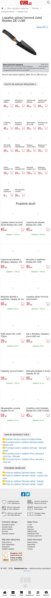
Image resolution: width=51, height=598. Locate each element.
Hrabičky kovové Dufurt (12, 371)
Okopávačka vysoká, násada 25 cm (19, 192)
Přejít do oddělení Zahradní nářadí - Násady (25, 481)
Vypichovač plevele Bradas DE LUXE (31, 103)
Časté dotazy (32, 542)
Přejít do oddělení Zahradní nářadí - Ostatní (24, 484)
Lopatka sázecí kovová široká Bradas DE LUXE (12, 223)
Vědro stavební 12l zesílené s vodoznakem (8, 170)
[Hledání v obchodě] (48, 2)
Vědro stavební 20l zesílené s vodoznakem (20, 170)
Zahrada (35, 8)
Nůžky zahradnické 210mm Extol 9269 (19, 147)
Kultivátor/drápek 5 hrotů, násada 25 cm (38, 372)
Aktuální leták (7, 527)
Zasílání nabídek (8, 549)
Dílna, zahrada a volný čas (17, 8)
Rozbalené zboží (8, 525)
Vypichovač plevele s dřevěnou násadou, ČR (11, 260)
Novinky (5, 531)
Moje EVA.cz (7, 542)
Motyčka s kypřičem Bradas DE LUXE (19, 103)
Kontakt (30, 527)
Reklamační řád (33, 534)
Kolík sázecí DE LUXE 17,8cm (31, 124)
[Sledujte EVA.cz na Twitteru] (28, 494)
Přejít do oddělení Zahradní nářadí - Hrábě (24, 472)
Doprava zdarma (8, 534)
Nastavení (6, 547)
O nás (29, 525)
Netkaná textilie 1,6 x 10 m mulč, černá (31, 170)
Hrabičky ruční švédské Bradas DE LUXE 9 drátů (37, 409)
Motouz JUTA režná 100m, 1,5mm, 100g (31, 147)
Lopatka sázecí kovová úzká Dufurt (37, 297)
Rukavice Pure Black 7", (42, 169)
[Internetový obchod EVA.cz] (25, 2)
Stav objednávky (8, 544)
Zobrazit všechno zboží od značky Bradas (24, 439)
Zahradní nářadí (7, 12)
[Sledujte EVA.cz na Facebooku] (23, 494)
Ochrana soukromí (34, 536)
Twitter (30, 549)
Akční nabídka (7, 529)
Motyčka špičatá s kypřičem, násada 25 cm (12, 297)
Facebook (31, 547)
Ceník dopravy (43, 66)
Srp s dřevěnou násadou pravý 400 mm (37, 335)
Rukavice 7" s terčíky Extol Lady (42, 147)
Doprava (30, 529)
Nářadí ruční (23, 12)
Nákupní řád (32, 531)
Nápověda (31, 544)
